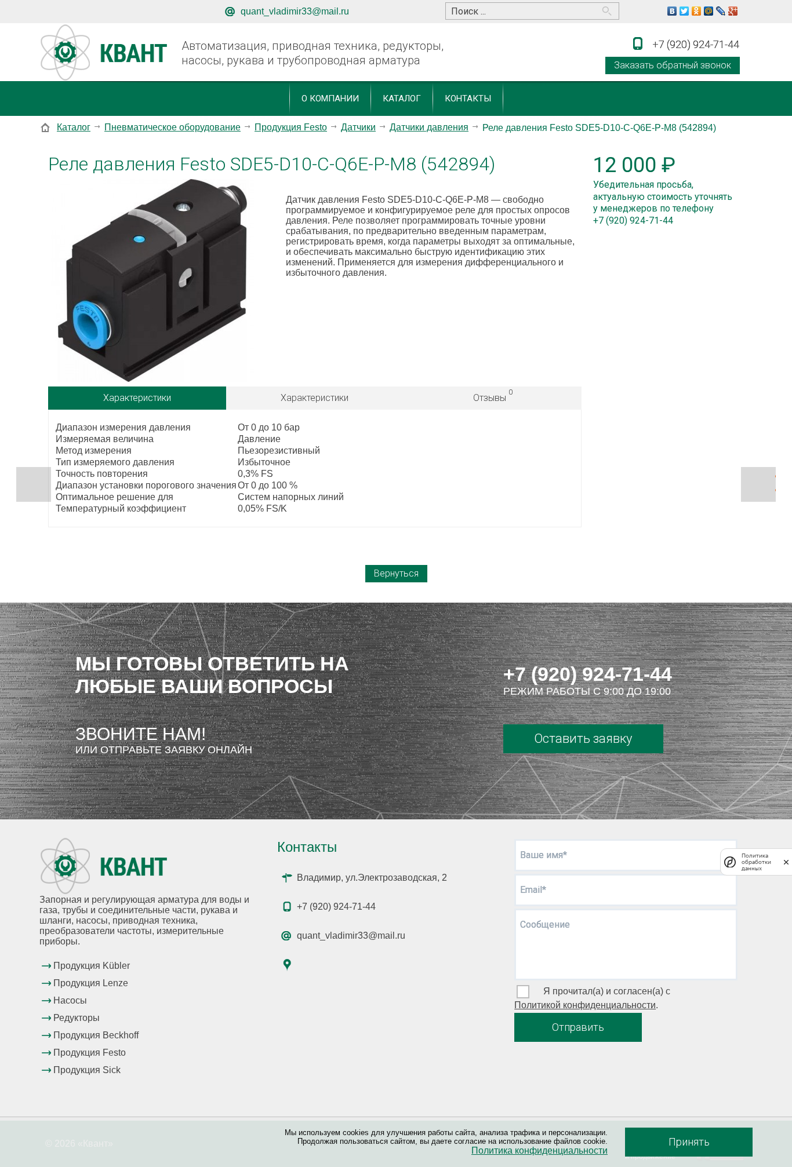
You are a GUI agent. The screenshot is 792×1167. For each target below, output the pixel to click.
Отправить (578, 1027)
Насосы (70, 1000)
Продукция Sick (87, 1070)
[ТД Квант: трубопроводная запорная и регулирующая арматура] (105, 53)
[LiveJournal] (721, 11)
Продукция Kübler (91, 966)
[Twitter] (684, 11)
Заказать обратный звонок (672, 65)
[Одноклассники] (697, 11)
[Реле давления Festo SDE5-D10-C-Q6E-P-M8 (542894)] (152, 281)
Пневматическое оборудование (172, 127)
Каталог (402, 98)
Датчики (358, 127)
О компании (330, 98)
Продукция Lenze (90, 983)
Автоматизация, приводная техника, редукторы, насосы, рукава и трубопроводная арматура (312, 53)
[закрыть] (786, 862)
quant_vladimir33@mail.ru (295, 11)
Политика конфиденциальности (539, 1150)
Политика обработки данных (756, 861)
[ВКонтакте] (672, 11)
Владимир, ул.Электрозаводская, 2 (372, 877)
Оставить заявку (583, 738)
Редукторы (76, 1018)
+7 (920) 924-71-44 (587, 674)
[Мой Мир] (709, 11)
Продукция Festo (291, 127)
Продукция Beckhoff (96, 1035)
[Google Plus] (733, 11)
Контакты (468, 98)
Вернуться (396, 573)
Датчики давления (429, 127)
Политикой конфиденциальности (585, 1005)
